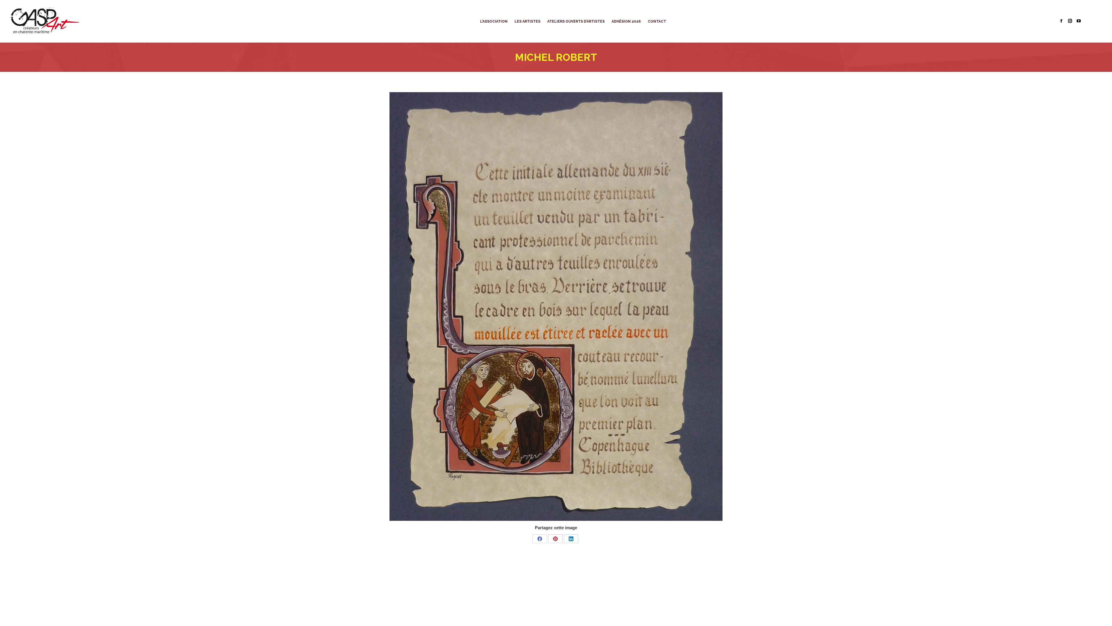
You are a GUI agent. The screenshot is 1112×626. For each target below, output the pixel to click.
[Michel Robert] (556, 306)
